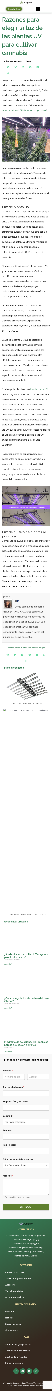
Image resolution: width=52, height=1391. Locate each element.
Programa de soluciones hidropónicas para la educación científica (26, 1043)
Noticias (9, 1318)
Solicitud (8, 1116)
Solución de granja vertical (18, 1344)
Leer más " (8, 964)
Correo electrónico (13, 1087)
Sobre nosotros (13, 1324)
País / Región (9, 1145)
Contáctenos (11, 1330)
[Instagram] (36, 1371)
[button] (14, 9)
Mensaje (8, 1175)
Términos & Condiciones (17, 1351)
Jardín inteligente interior (18, 1278)
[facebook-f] (16, 1371)
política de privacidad (16, 1357)
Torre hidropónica (14, 1291)
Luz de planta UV (39, 389)
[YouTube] (22, 1371)
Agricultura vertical (15, 1297)
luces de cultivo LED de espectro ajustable (24, 110)
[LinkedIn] (29, 1371)
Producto (10, 1311)
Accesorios (11, 1285)
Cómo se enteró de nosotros (18, 1159)
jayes (6, 596)
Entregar (26, 1206)
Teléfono (7, 1130)
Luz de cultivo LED (14, 1272)
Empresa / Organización (15, 1101)
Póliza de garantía (14, 1363)
